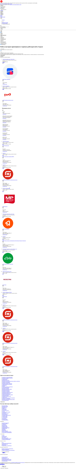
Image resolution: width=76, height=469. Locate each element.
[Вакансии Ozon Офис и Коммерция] (39, 71)
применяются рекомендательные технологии (18, 462)
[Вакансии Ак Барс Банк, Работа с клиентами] (39, 258)
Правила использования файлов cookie (15, 4)
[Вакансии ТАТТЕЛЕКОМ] (39, 223)
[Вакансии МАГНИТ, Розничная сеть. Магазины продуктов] (39, 174)
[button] (1, 15)
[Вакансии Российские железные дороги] (39, 95)
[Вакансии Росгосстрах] (39, 279)
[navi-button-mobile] (1, 18)
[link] (1, 13)
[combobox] (4, 26)
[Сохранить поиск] (1, 31)
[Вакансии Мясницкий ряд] (39, 199)
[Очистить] (1, 29)
